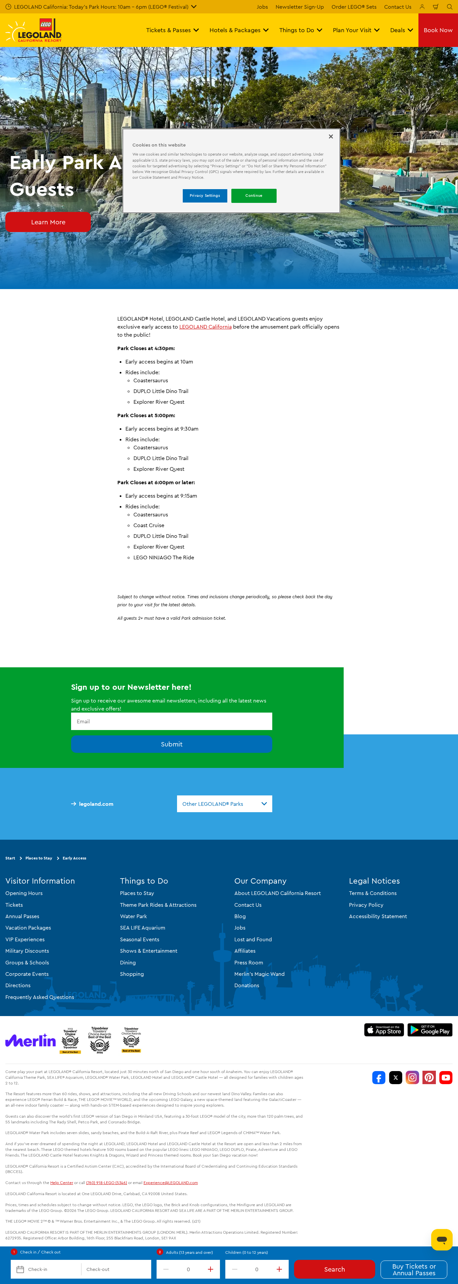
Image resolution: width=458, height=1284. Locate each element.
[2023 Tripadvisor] (70, 1040)
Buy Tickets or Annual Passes (414, 1269)
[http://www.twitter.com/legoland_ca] (395, 1077)
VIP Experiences (25, 939)
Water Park (133, 916)
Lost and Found (253, 939)
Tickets (14, 904)
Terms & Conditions (373, 893)
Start (10, 857)
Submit (172, 744)
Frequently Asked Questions (39, 997)
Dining (128, 962)
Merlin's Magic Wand (259, 973)
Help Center (61, 1182)
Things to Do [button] (296, 30)
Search (334, 1269)
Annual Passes (22, 916)
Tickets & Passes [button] (168, 30)
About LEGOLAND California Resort (277, 893)
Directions (18, 985)
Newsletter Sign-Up (300, 6)
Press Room (248, 962)
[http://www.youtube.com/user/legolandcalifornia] (446, 1077)
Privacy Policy (366, 904)
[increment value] (212, 1269)
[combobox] (224, 803)
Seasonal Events (139, 939)
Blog (240, 916)
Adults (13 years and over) (189, 1252)
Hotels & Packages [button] (235, 30)
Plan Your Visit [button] (352, 30)
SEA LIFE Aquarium (142, 927)
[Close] (331, 136)
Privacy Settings (205, 195)
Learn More (48, 222)
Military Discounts (27, 950)
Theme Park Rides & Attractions (158, 904)
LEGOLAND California (205, 326)
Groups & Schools (27, 962)
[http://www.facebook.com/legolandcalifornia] (379, 1077)
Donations (246, 985)
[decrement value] (165, 1269)
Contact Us (397, 6)
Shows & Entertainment (148, 950)
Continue (254, 195)
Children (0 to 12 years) (246, 1252)
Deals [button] (397, 30)
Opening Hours (24, 893)
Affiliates (244, 950)
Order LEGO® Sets (354, 6)
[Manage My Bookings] (422, 6)
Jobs (262, 6)
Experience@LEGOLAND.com (171, 1182)
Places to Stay (38, 857)
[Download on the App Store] (384, 1030)
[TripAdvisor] (131, 1040)
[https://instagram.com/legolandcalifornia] (412, 1077)
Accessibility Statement (378, 916)
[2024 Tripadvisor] (99, 1040)
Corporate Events (27, 973)
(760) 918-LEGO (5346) (106, 1182)
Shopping (132, 973)
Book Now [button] (438, 30)
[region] (231, 170)
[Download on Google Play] (430, 1030)
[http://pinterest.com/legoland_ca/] (429, 1077)
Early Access (74, 857)
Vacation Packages (28, 927)
